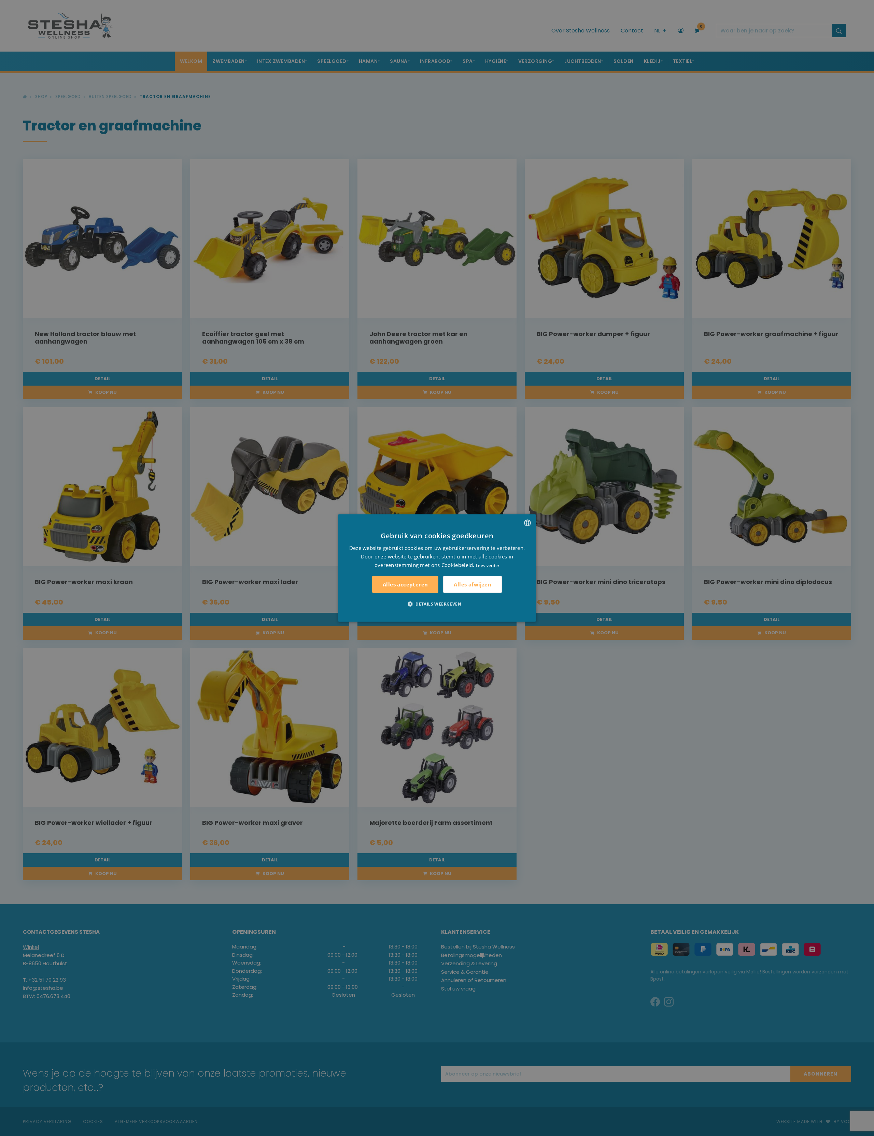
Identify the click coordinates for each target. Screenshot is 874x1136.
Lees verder (487, 565)
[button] (437, 604)
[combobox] (527, 522)
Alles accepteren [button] (405, 584)
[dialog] (437, 568)
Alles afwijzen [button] (472, 584)
